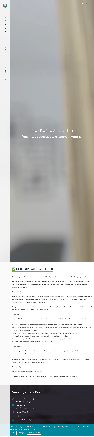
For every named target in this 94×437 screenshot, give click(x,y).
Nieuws (5, 49)
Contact (5, 70)
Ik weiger (21, 433)
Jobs (5, 59)
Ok (13, 433)
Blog (5, 81)
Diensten (5, 28)
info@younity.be (21, 416)
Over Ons (5, 17)
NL (87, 3)
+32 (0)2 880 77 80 (22, 412)
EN (91, 3)
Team (5, 39)
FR (83, 3)
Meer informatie (34, 433)
